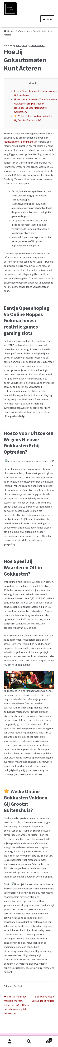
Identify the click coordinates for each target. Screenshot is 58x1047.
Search (29, 1041)
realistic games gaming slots (20, 141)
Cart (45, 1038)
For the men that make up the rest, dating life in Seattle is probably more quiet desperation (16, 1005)
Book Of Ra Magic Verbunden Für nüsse (43, 998)
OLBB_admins (38, 45)
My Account (9, 1041)
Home (10, 31)
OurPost (19, 31)
